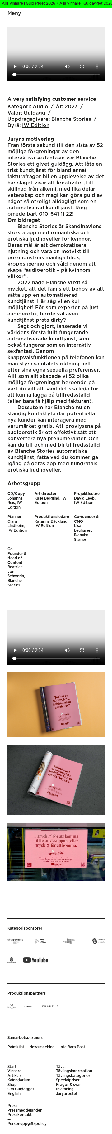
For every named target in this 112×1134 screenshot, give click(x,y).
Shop (12, 1085)
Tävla (61, 1066)
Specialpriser (68, 1080)
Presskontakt (19, 1115)
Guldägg (34, 112)
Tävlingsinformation (74, 1071)
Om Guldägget (20, 1089)
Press (12, 1105)
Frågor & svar (68, 1085)
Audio (40, 106)
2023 (71, 106)
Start (11, 1066)
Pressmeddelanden (24, 1110)
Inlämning (65, 1089)
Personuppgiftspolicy (27, 1124)
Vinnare (14, 1071)
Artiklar (14, 1076)
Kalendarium (18, 1080)
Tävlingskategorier (73, 1076)
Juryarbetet (66, 1094)
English (14, 1094)
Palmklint (15, 1047)
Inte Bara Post (72, 1047)
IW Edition (35, 125)
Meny (14, 13)
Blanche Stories (71, 119)
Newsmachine (41, 1047)
